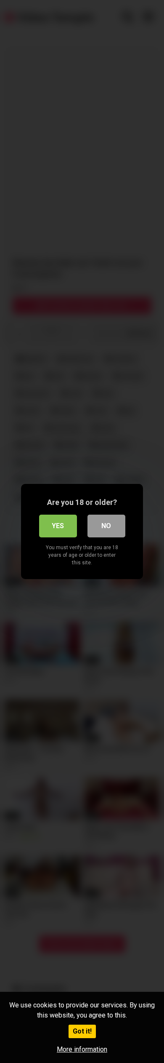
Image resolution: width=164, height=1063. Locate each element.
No (106, 526)
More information (82, 1049)
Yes (58, 526)
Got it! (82, 1031)
